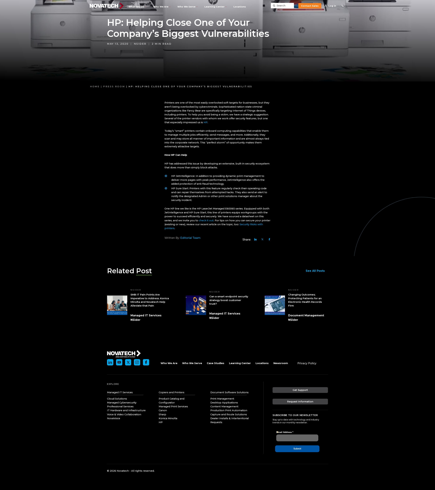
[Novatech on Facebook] (146, 362)
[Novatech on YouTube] (119, 362)
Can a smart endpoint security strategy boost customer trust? (228, 300)
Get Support (300, 390)
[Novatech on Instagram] (137, 362)
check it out (206, 220)
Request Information (300, 401)
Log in (332, 5)
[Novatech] (124, 353)
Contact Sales (310, 5)
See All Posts (315, 270)
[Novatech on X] (128, 362)
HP (205, 122)
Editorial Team (190, 237)
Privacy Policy (306, 363)
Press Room (114, 86)
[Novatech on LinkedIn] (110, 362)
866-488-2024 (342, 5)
